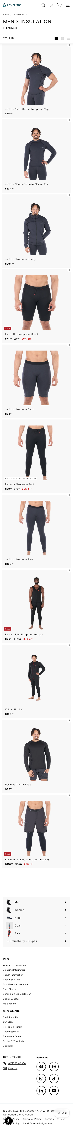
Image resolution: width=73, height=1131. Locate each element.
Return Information (13, 974)
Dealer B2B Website (14, 1041)
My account (9, 1003)
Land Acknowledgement (37, 1123)
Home (6, 14)
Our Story (8, 1022)
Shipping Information (14, 970)
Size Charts (9, 989)
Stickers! (8, 1046)
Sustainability (10, 1017)
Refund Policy (11, 1123)
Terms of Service (55, 1119)
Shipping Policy (32, 1119)
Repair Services (11, 979)
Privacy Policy (11, 1119)
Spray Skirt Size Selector (17, 994)
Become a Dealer (12, 1036)
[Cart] (59, 5)
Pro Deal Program (12, 1026)
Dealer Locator (11, 999)
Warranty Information (14, 965)
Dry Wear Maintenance (15, 984)
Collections (19, 14)
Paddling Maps (11, 1031)
